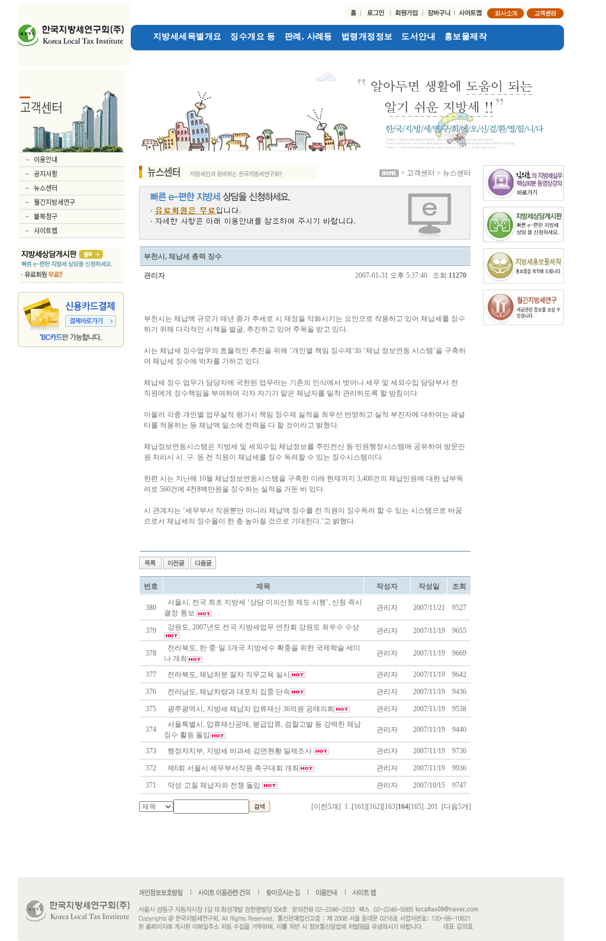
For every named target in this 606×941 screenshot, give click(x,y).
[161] (359, 806)
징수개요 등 (253, 36)
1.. (348, 806)
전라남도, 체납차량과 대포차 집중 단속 (228, 692)
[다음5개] (456, 806)
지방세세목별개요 (187, 36)
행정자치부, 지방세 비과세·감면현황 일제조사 (240, 751)
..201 (431, 806)
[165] (416, 806)
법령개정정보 (367, 36)
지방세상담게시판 (165, 55)
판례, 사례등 (309, 36)
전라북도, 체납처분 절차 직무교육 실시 (228, 674)
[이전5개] (326, 806)
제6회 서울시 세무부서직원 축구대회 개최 (233, 768)
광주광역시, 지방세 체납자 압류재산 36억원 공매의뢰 (250, 709)
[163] (390, 806)
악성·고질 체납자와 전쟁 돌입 (214, 785)
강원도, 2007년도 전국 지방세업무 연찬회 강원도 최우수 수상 (263, 627)
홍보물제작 (465, 36)
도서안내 (418, 36)
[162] (374, 806)
